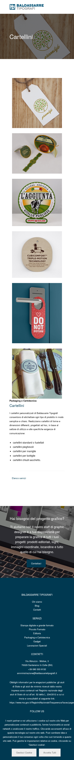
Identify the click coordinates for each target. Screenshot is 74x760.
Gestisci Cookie (24, 752)
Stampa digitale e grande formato (37, 625)
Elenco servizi (18, 478)
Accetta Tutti (49, 752)
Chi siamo (37, 601)
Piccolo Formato (37, 629)
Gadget (37, 641)
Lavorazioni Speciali (37, 645)
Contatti (37, 609)
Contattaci (36, 563)
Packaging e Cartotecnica (37, 637)
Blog (37, 605)
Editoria (37, 633)
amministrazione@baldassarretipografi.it (37, 673)
